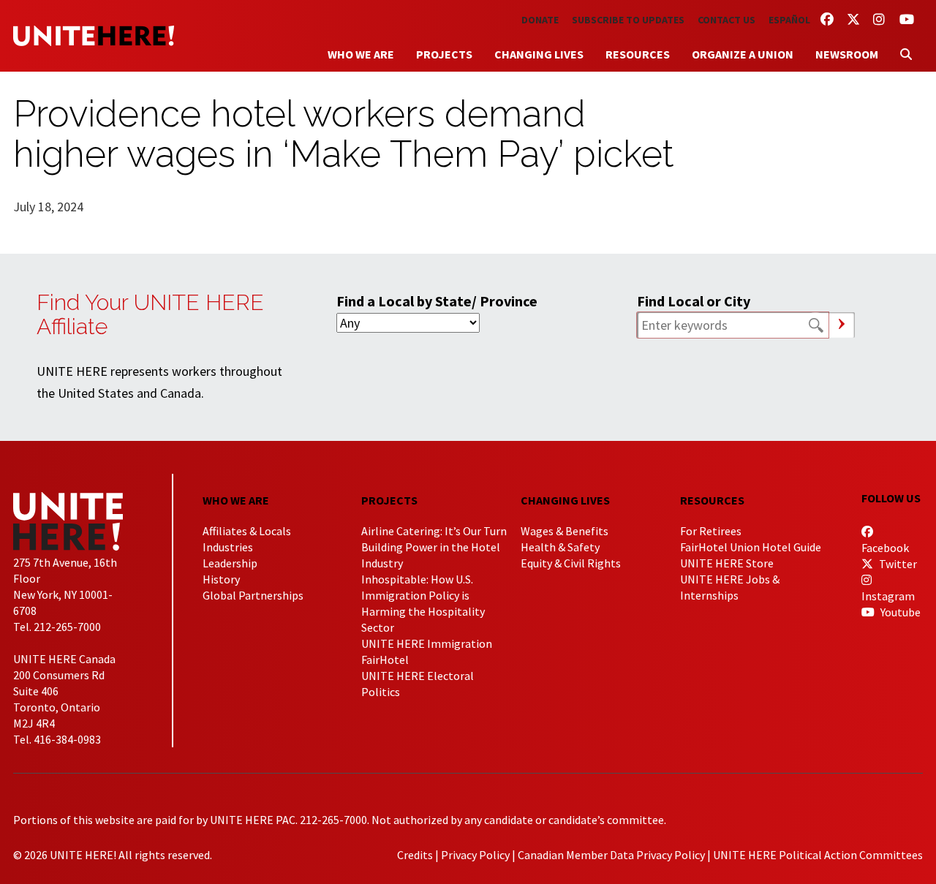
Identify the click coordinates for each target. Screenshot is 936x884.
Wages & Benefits (564, 531)
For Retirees (710, 531)
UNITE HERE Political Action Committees (818, 854)
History (221, 579)
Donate (540, 20)
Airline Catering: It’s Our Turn (434, 531)
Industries (228, 547)
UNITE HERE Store (727, 563)
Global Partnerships (253, 595)
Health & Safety (560, 547)
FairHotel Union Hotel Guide (750, 547)
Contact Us (726, 20)
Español (789, 20)
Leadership (230, 563)
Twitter (897, 563)
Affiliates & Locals (247, 531)
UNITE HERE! (93, 36)
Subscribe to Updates (628, 20)
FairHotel (385, 659)
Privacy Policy (475, 854)
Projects (444, 54)
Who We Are (361, 54)
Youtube (899, 612)
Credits (415, 854)
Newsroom (846, 54)
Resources (637, 54)
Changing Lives (539, 54)
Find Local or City (693, 301)
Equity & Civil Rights (571, 563)
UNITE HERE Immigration (426, 643)
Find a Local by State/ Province (436, 301)
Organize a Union (742, 54)
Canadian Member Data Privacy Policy (611, 854)
